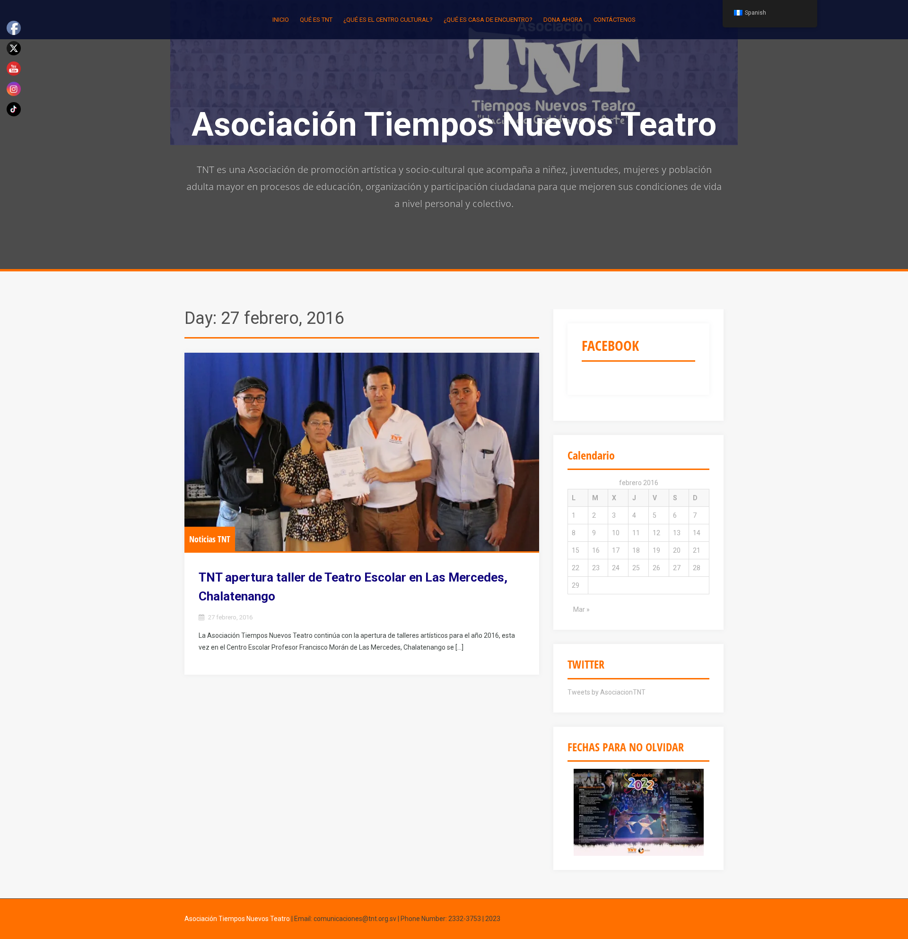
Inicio (280, 19)
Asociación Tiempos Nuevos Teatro (454, 124)
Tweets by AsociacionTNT (607, 692)
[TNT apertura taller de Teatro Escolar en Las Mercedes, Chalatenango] (361, 452)
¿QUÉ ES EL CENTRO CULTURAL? (388, 19)
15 (575, 550)
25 (636, 568)
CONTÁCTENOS (615, 19)
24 (616, 568)
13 (677, 533)
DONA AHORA (563, 19)
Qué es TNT (316, 19)
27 (677, 568)
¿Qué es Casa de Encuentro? (488, 19)
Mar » (581, 609)
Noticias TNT (209, 539)
